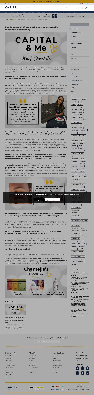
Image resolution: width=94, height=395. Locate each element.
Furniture (31, 12)
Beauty (12, 12)
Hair (6, 12)
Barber (24, 12)
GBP (80, 3)
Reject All (48, 200)
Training (79, 12)
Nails (18, 12)
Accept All (56, 200)
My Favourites (14, 3)
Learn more (42, 194)
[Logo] (11, 7)
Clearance (64, 12)
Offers (38, 12)
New (43, 12)
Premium (56, 12)
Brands (49, 12)
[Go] (66, 8)
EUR (85, 3)
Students (72, 12)
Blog (86, 12)
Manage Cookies (39, 200)
